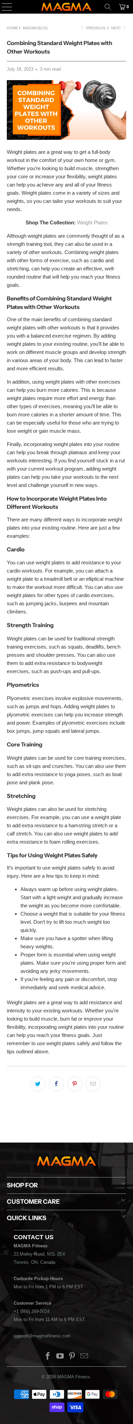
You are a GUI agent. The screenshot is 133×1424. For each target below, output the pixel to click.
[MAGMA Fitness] (66, 7)
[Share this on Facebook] (56, 1084)
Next (116, 28)
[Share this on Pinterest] (74, 1084)
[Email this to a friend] (93, 1084)
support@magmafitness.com (42, 1335)
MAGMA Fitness (73, 1376)
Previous (95, 28)
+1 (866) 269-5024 (31, 1311)
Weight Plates (92, 222)
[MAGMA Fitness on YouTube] (60, 1356)
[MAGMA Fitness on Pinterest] (72, 1356)
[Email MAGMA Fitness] (84, 1356)
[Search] (107, 7)
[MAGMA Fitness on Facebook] (48, 1356)
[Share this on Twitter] (37, 1084)
